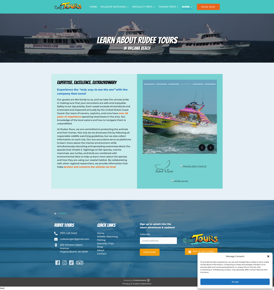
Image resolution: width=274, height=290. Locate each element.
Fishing (101, 240)
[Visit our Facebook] (57, 262)
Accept (235, 282)
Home (93, 6)
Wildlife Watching (107, 236)
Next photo (210, 147)
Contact (101, 253)
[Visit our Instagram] (64, 262)
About (63, 213)
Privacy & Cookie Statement (137, 283)
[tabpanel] (180, 117)
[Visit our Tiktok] (71, 262)
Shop (100, 247)
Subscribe (145, 234)
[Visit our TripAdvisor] (79, 262)
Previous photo (202, 147)
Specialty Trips (105, 243)
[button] (268, 256)
